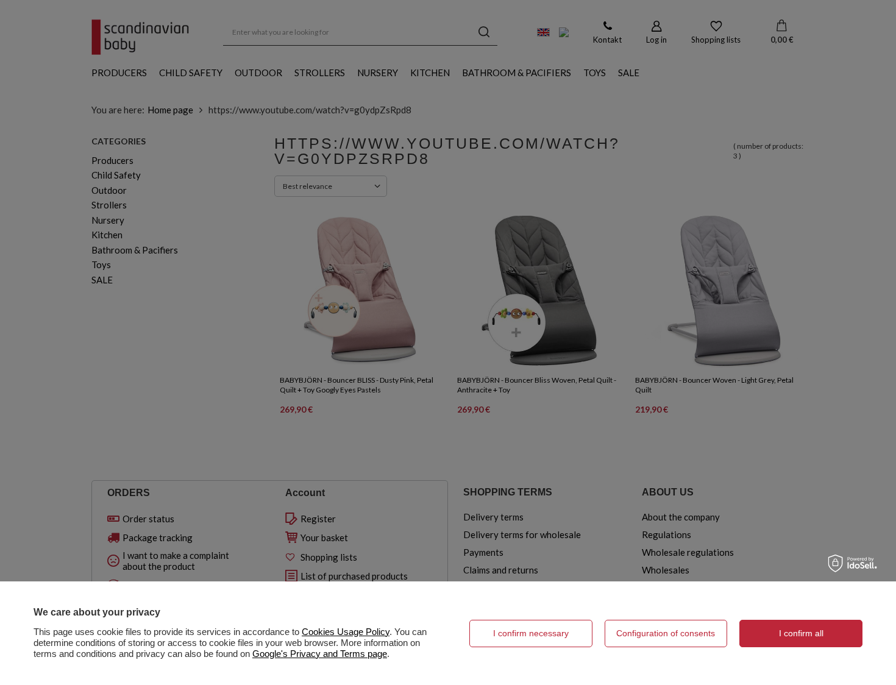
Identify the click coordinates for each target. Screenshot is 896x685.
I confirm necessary (531, 633)
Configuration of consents (665, 633)
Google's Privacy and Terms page (319, 653)
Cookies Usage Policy (345, 631)
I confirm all (801, 633)
